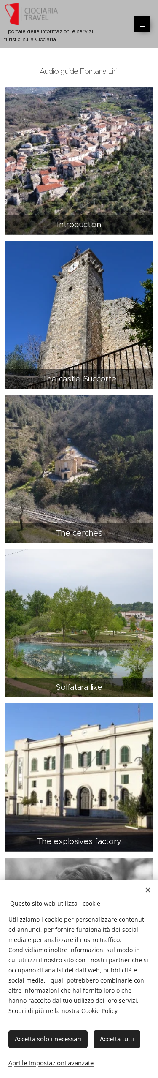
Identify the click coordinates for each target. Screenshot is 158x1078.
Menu (142, 24)
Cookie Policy (99, 1011)
